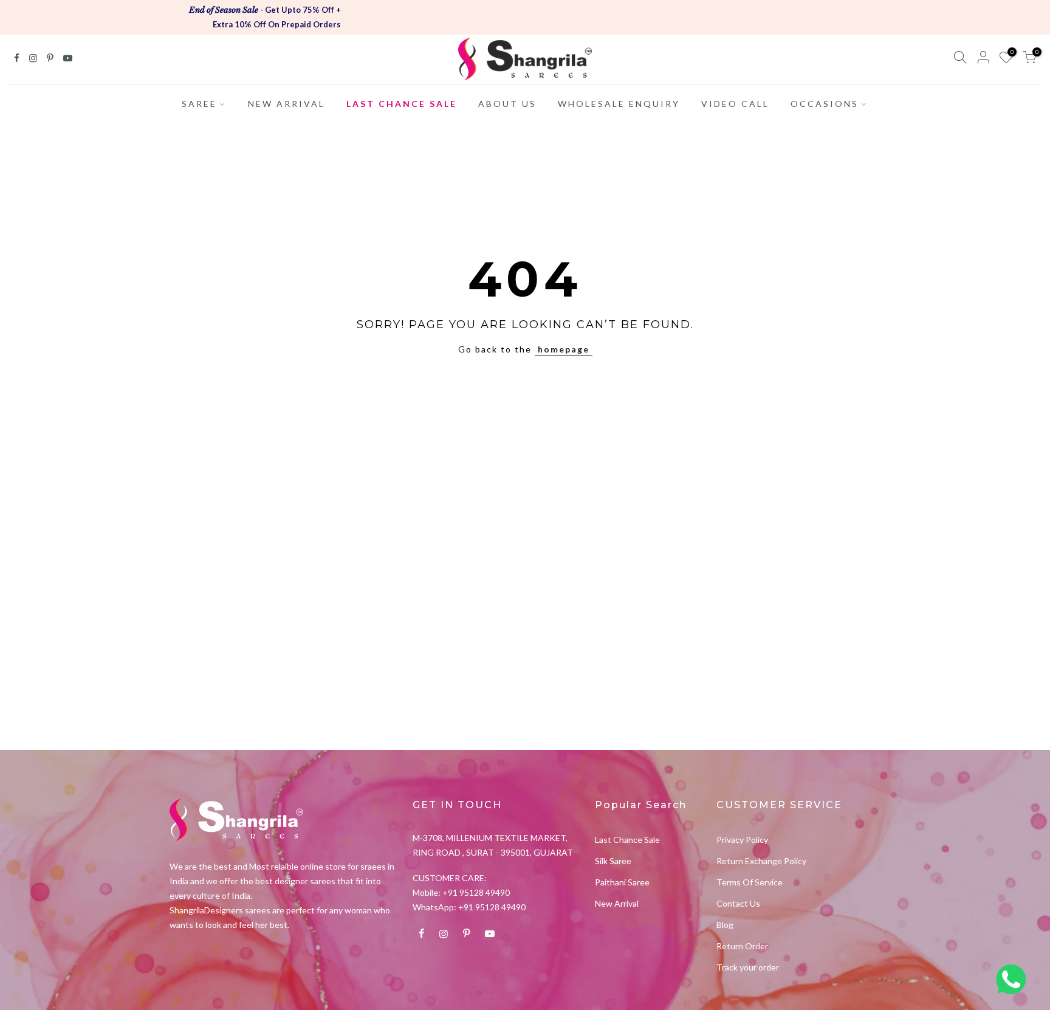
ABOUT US (507, 103)
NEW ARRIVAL (286, 103)
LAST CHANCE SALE (401, 103)
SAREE (199, 103)
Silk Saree (613, 861)
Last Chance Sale (627, 839)
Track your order (747, 967)
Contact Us (738, 903)
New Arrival (617, 903)
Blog (724, 924)
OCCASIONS (825, 103)
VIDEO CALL (735, 103)
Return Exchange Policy (761, 861)
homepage (563, 349)
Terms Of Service (749, 882)
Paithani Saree (622, 882)
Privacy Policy (742, 839)
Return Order (742, 946)
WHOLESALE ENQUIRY (619, 103)
